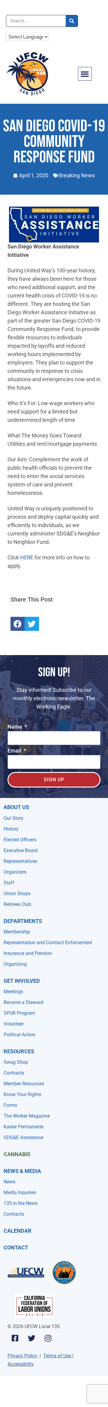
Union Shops (17, 893)
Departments (23, 921)
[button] (85, 74)
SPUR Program (19, 1013)
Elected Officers (20, 840)
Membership (17, 932)
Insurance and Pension (28, 953)
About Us (16, 807)
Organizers (15, 872)
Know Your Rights (22, 1094)
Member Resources (24, 1083)
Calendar (18, 1231)
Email (15, 751)
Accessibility (21, 1364)
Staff (9, 883)
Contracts (14, 1073)
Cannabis (17, 1154)
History (11, 829)
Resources (19, 1051)
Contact (16, 1247)
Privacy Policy (22, 1356)
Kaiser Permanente (24, 1127)
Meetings (13, 991)
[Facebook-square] (15, 1338)
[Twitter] (31, 1338)
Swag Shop (16, 1062)
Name (15, 727)
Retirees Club (17, 904)
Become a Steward (23, 1002)
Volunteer (14, 1024)
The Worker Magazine (27, 1116)
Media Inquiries (20, 1192)
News (9, 1182)
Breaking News (77, 175)
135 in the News (21, 1203)
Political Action (19, 1034)
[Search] (72, 21)
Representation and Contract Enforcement (48, 942)
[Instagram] (48, 1338)
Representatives (20, 861)
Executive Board (21, 850)
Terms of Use (57, 1356)
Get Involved (22, 981)
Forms (10, 1105)
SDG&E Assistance (23, 1137)
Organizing (15, 964)
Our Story (13, 818)
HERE (26, 557)
